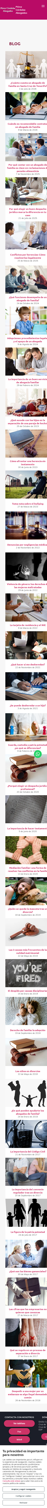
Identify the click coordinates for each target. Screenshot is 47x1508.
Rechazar (23, 1502)
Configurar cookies (23, 1496)
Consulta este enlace (11, 1481)
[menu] (43, 6)
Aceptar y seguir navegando (23, 1489)
